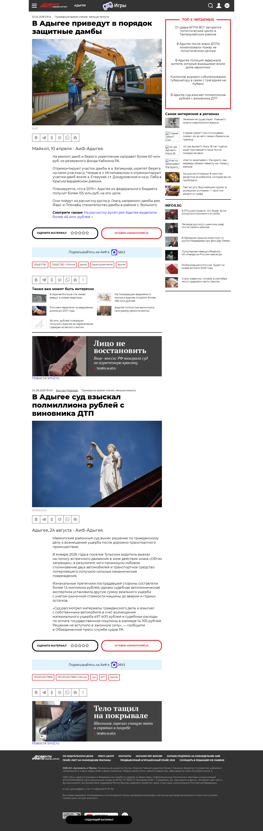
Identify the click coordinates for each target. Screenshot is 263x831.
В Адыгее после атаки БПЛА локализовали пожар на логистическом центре (198, 47)
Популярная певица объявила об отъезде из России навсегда (202, 253)
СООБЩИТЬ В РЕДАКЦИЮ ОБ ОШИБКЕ (202, 760)
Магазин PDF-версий (149, 756)
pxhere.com (39, 509)
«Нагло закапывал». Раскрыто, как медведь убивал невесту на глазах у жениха (206, 163)
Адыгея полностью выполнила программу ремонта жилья (134, 309)
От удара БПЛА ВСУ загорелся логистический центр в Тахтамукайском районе (198, 31)
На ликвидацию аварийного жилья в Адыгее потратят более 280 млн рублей (135, 297)
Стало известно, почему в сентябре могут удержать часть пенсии (204, 280)
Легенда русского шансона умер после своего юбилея (203, 226)
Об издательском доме (78, 756)
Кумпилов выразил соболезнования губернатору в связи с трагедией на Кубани (198, 80)
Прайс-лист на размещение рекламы (87, 760)
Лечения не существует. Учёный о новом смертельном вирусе (204, 121)
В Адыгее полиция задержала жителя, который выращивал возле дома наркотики (198, 64)
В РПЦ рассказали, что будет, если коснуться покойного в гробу (204, 212)
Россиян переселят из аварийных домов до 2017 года (71, 309)
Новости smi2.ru (45, 378)
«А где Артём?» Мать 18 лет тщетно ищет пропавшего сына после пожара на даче (205, 150)
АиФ (35, 127)
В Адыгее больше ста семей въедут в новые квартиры (67, 296)
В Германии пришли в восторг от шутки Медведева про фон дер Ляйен (206, 239)
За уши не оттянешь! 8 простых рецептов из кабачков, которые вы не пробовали (207, 177)
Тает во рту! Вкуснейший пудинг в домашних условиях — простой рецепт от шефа (205, 190)
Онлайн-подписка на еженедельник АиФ (193, 756)
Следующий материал (99, 819)
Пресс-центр (106, 756)
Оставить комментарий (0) (132, 233)
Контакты (125, 756)
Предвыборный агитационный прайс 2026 (147, 760)
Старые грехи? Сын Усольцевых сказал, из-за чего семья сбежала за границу (206, 136)
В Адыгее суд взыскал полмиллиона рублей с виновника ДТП (198, 96)
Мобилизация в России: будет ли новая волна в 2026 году (203, 266)
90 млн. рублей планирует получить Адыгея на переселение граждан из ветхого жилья (71, 324)
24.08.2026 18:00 (42, 390)
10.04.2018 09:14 (41, 16)
